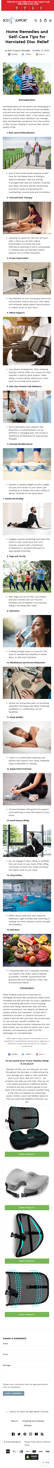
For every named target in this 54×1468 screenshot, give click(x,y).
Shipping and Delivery (33, 1421)
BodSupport (16, 1442)
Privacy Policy (30, 1442)
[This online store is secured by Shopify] (31, 1459)
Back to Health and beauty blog (29, 1412)
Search (14, 1421)
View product (27, 1154)
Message (6, 1365)
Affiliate (28, 1425)
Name (5, 1343)
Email (5, 1354)
